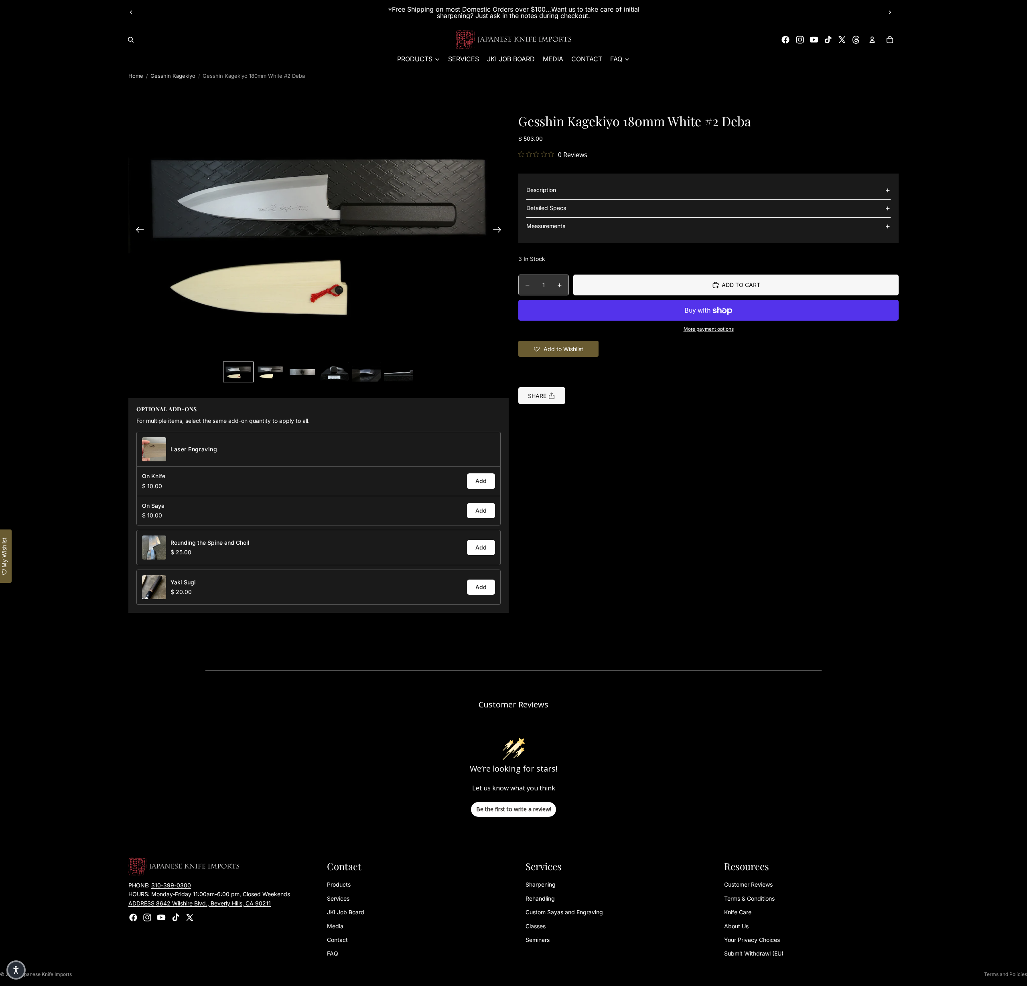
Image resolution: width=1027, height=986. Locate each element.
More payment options (709, 329)
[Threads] (856, 39)
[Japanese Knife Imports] (514, 40)
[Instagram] (800, 39)
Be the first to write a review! (513, 809)
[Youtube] (814, 39)
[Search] (131, 39)
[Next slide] (890, 12)
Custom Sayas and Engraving (564, 912)
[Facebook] (785, 39)
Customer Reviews (748, 884)
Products (339, 884)
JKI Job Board (345, 912)
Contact (337, 939)
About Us (736, 926)
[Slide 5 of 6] (366, 372)
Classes (536, 926)
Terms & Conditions (749, 898)
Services (338, 898)
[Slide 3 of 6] (302, 372)
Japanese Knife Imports (45, 974)
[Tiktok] (828, 39)
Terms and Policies (1005, 974)
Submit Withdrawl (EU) (753, 953)
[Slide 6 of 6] (398, 372)
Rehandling (540, 898)
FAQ (332, 953)
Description (541, 190)
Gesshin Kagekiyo (172, 76)
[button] (318, 231)
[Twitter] (842, 39)
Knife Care (737, 912)
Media (335, 926)
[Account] (872, 39)
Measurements (545, 226)
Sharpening (541, 884)
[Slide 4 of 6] (334, 372)
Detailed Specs (546, 208)
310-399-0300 (171, 885)
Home (135, 76)
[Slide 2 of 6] (270, 372)
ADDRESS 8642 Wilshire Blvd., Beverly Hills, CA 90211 (199, 903)
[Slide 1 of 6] (238, 372)
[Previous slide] (131, 12)
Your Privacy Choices (752, 939)
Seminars (538, 939)
